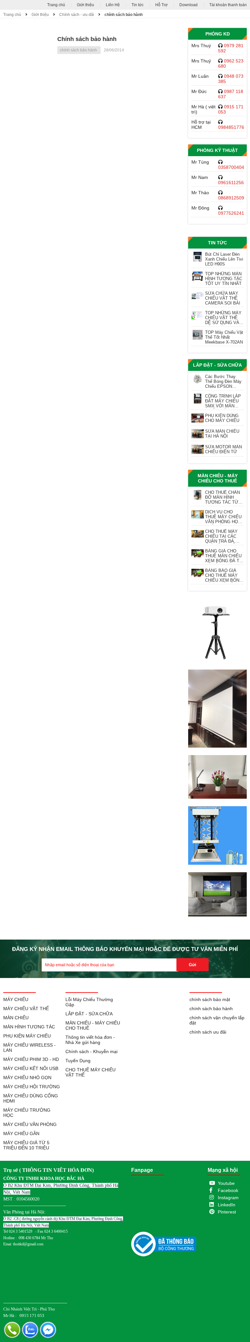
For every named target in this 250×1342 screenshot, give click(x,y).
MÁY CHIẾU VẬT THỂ (26, 1008)
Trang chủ (56, 5)
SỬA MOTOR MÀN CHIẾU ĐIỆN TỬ (223, 449)
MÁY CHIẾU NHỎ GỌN (27, 1077)
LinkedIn (226, 1204)
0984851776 (231, 127)
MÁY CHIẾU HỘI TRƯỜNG (31, 1086)
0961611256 (231, 182)
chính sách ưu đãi (207, 1032)
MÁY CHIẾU (15, 999)
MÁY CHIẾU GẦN (21, 1133)
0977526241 (231, 213)
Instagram (228, 1197)
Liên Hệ (113, 5)
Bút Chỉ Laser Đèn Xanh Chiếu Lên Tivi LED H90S (224, 259)
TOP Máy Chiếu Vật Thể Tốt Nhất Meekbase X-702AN (224, 337)
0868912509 (231, 197)
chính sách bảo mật (209, 999)
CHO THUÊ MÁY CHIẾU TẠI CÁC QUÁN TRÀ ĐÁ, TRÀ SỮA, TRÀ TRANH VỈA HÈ (221, 536)
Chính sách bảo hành (87, 39)
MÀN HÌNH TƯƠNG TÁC (29, 1026)
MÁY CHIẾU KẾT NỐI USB (30, 1068)
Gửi (192, 964)
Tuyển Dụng (77, 1060)
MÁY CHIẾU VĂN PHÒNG (30, 1124)
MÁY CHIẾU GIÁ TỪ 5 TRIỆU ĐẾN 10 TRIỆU (26, 1145)
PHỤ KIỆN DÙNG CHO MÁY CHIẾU (222, 418)
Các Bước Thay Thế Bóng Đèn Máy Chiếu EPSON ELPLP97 (223, 381)
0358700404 (231, 167)
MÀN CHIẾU (16, 1017)
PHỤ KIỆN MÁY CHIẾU (27, 1035)
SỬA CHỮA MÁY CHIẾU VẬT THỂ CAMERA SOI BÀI (222, 298)
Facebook (228, 1190)
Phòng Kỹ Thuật (217, 150)
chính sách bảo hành (123, 14)
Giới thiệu (85, 5)
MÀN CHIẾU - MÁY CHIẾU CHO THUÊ (218, 478)
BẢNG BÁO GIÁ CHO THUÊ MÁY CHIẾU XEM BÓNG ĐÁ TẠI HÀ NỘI (224, 575)
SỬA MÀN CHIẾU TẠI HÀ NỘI (222, 434)
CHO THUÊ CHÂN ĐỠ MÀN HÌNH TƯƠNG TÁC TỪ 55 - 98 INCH (222, 497)
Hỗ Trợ (161, 5)
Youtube (226, 1183)
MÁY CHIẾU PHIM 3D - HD (31, 1059)
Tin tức (138, 5)
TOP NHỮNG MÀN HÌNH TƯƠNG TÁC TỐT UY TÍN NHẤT (223, 278)
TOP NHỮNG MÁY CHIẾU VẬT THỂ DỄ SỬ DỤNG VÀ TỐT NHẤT (223, 317)
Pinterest (227, 1211)
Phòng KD (217, 33)
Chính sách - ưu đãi (76, 14)
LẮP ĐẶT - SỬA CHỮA (217, 365)
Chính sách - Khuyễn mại (91, 1051)
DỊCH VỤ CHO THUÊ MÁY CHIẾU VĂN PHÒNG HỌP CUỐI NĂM (223, 516)
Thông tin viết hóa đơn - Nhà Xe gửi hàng (90, 1040)
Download (188, 5)
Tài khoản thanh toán (228, 5)
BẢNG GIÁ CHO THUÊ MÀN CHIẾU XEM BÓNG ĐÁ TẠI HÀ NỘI (224, 556)
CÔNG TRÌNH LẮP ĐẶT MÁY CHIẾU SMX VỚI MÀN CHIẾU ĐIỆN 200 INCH (223, 401)
